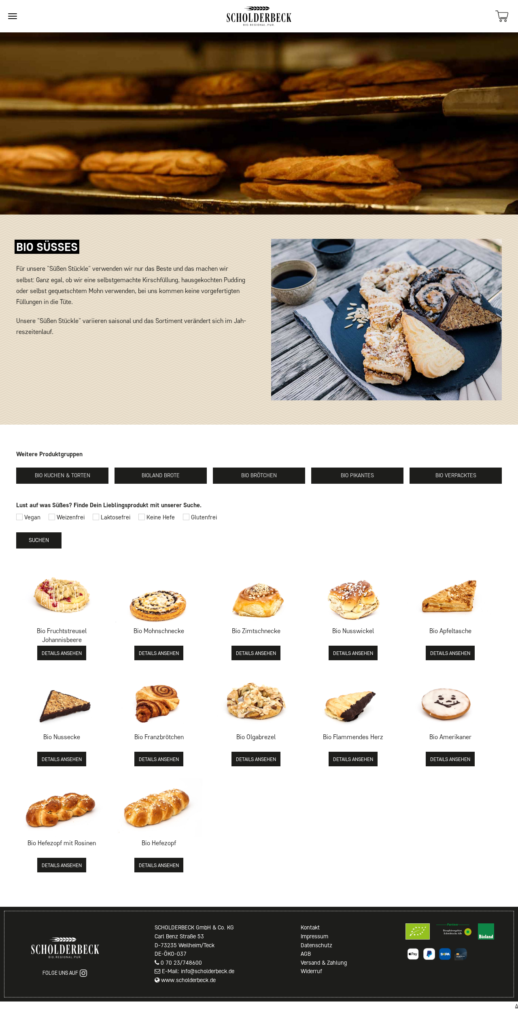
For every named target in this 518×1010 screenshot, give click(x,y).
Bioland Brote (161, 475)
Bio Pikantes (357, 475)
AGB (306, 953)
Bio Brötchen (259, 475)
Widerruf (311, 971)
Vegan (31, 517)
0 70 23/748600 (181, 962)
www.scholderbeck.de (188, 980)
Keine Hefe (160, 517)
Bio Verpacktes (455, 475)
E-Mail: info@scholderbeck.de (198, 971)
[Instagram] (83, 973)
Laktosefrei (114, 517)
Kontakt (310, 927)
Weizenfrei (70, 517)
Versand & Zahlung (324, 962)
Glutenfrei (203, 517)
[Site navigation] (12, 16)
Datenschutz (316, 945)
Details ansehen (62, 653)
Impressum (314, 936)
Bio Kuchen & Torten (62, 475)
